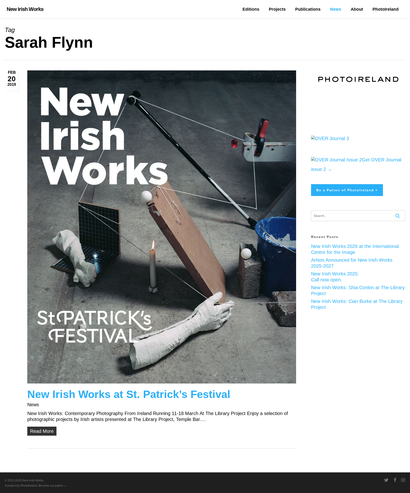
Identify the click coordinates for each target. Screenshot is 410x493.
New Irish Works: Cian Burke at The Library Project (357, 304)
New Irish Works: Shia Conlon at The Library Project (358, 290)
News (33, 404)
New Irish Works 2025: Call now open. (335, 276)
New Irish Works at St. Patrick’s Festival (128, 394)
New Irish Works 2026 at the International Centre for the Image (355, 249)
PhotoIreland (28, 485)
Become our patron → (52, 485)
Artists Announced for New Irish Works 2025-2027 (351, 263)
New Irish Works (25, 9)
